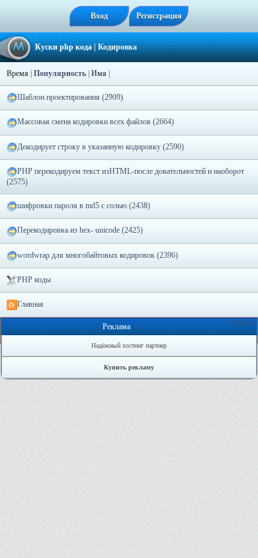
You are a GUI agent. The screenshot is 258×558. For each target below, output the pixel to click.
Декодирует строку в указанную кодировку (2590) (100, 146)
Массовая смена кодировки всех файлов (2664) (95, 121)
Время (17, 73)
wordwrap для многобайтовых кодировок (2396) (97, 255)
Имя (99, 73)
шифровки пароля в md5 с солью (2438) (83, 205)
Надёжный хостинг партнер (129, 345)
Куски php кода (63, 47)
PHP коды (34, 279)
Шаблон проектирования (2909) (70, 97)
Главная (30, 304)
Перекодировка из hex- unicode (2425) (80, 230)
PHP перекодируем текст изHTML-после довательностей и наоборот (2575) (125, 176)
